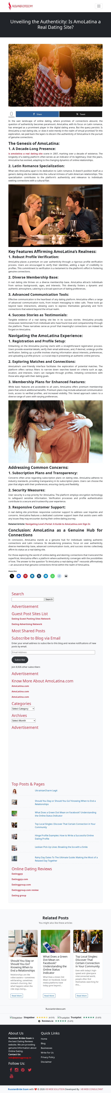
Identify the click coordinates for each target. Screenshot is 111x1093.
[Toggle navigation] (99, 6)
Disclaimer (46, 1061)
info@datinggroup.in (19, 1057)
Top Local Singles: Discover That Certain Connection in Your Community (88, 961)
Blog (43, 1043)
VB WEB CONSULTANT (92, 1089)
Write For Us (47, 1052)
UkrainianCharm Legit (46, 790)
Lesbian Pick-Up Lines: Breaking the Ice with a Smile (61, 846)
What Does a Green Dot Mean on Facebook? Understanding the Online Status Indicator (55, 965)
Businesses (46, 1048)
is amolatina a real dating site (25, 153)
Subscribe (20, 659)
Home (44, 1038)
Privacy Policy (48, 1057)
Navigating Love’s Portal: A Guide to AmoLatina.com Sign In (57, 524)
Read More (17, 995)
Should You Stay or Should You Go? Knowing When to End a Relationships (23, 965)
